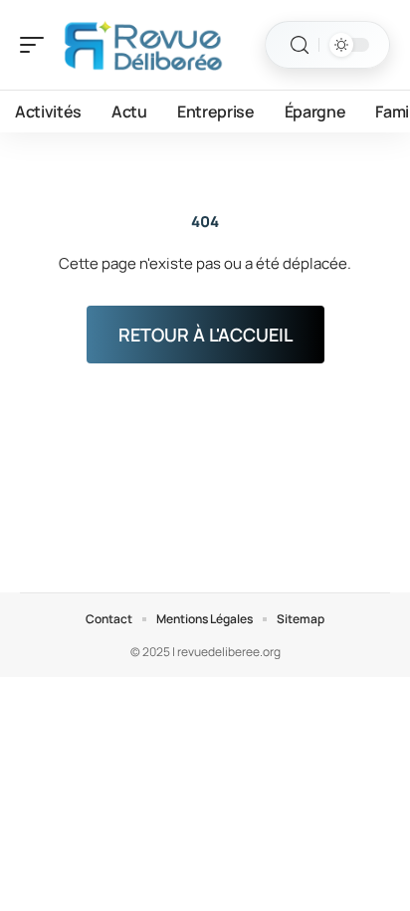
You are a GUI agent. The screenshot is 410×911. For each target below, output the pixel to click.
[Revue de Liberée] (143, 45)
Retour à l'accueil (205, 334)
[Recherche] (299, 45)
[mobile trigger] (37, 45)
